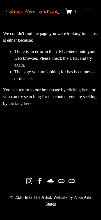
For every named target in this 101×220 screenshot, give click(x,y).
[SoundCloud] (50, 181)
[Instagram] (29, 181)
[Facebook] (39, 181)
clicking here (78, 89)
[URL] (61, 181)
